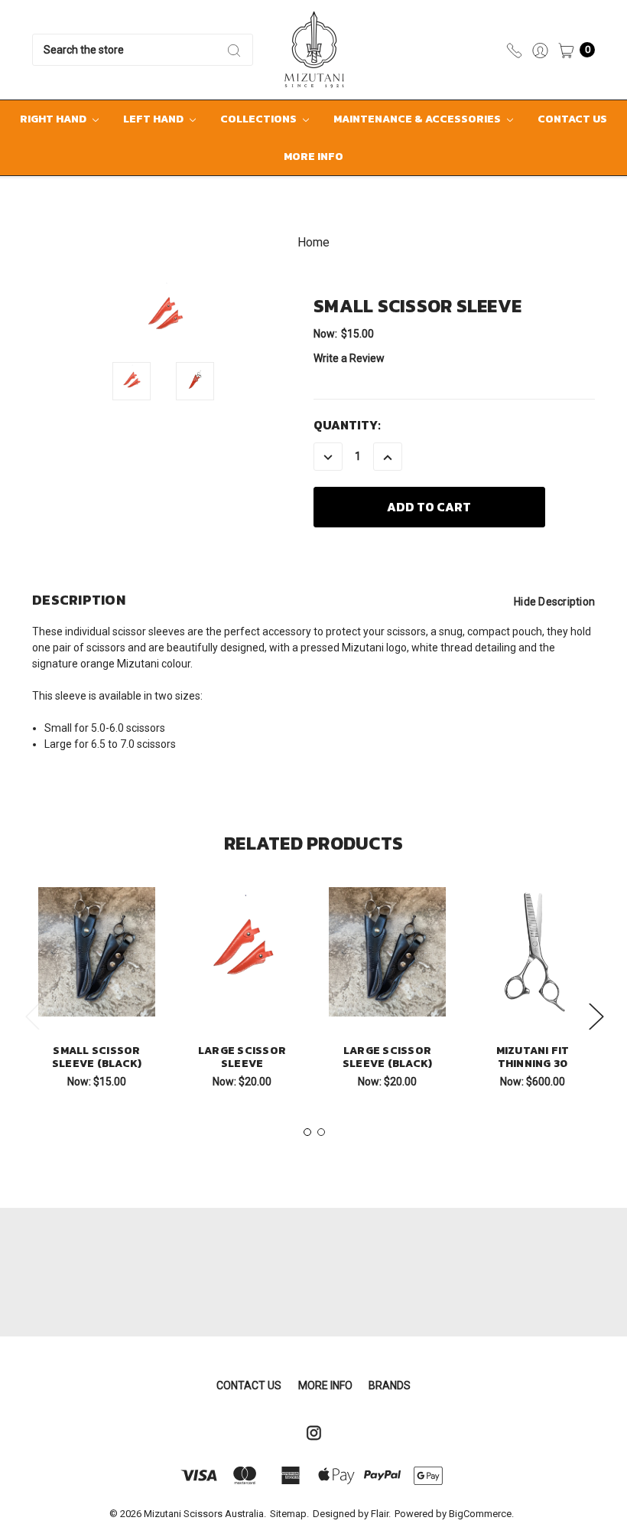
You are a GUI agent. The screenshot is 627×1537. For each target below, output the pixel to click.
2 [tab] (321, 1132)
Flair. (381, 1513)
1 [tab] (307, 1132)
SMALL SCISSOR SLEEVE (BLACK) (97, 1057)
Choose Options (536, 991)
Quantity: (347, 425)
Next (595, 1015)
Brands (390, 1385)
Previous (32, 1015)
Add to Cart (97, 991)
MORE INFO (313, 156)
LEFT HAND (154, 119)
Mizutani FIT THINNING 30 (533, 1057)
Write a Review (349, 358)
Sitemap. (289, 1513)
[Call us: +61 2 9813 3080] (514, 49)
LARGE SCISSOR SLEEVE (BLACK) (388, 1057)
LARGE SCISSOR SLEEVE (242, 1057)
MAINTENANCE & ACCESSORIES (418, 119)
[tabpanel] (97, 992)
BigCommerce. (481, 1513)
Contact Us (572, 119)
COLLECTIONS (259, 119)
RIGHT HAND (54, 119)
